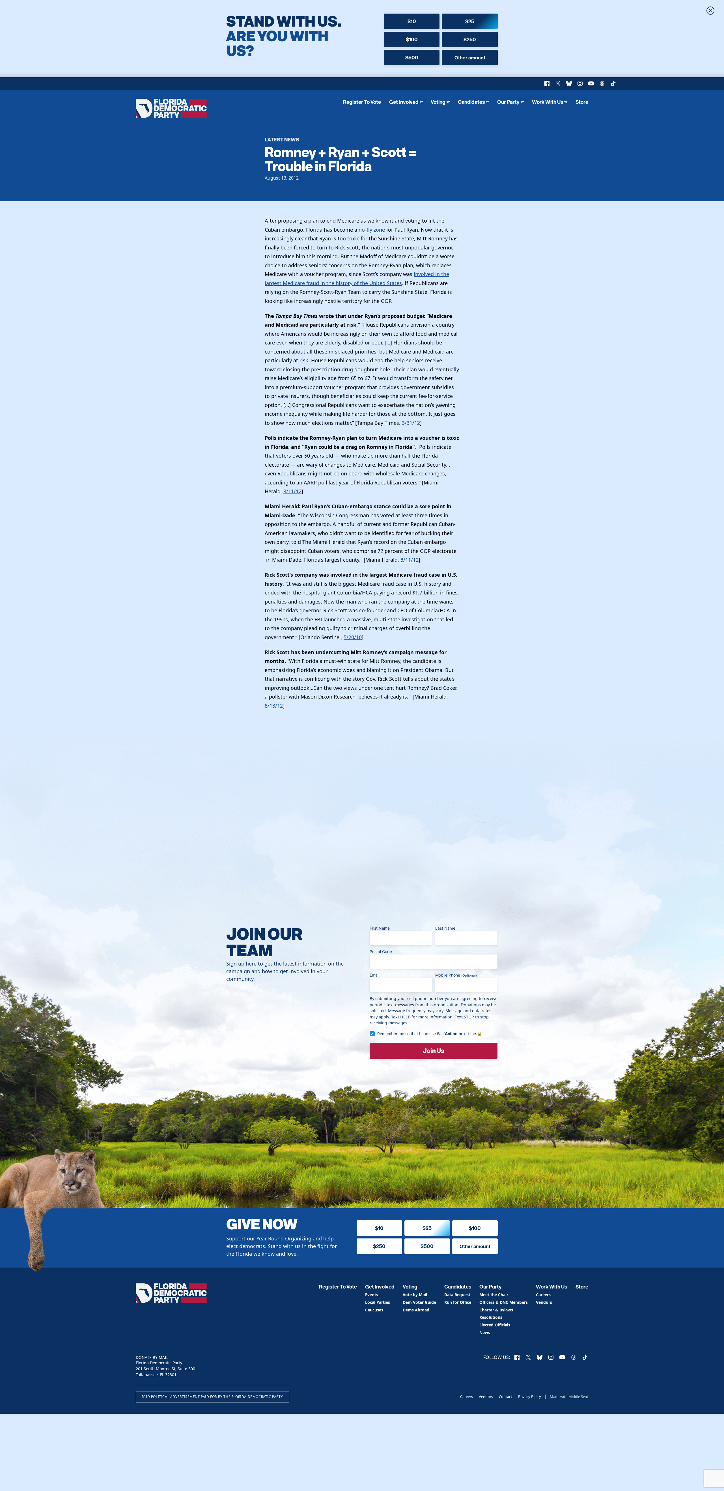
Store (582, 102)
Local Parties (377, 1302)
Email (374, 975)
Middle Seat (578, 1396)
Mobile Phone (456, 975)
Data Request (457, 1294)
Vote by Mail (415, 1294)
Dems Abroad (416, 1310)
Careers (543, 1294)
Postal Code (381, 951)
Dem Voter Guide (419, 1302)
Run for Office (457, 1302)
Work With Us (547, 102)
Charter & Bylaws (496, 1310)
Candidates (471, 102)
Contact (505, 1396)
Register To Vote (362, 102)
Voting (438, 102)
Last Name (445, 928)
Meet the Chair (493, 1294)
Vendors (544, 1302)
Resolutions (490, 1317)
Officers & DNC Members (503, 1302)
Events (371, 1294)
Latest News (282, 139)
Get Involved (404, 102)
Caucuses (374, 1310)
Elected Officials (494, 1325)
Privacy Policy (529, 1396)
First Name (380, 928)
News (484, 1332)
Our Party (508, 102)
